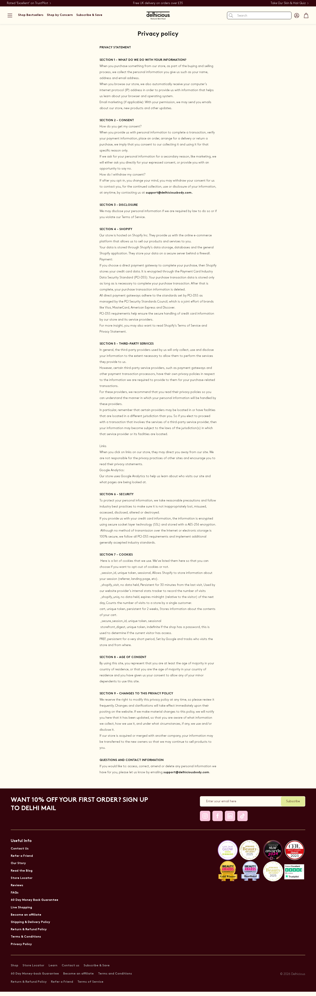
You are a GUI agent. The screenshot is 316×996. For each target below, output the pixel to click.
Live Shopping (21, 907)
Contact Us (20, 848)
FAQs (14, 892)
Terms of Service (90, 982)
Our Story (18, 863)
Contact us (70, 965)
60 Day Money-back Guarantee (35, 973)
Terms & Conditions (26, 936)
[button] (10, 15)
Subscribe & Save (97, 965)
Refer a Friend (22, 856)
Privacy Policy (21, 944)
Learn (53, 965)
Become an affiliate (26, 915)
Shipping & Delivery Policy (30, 922)
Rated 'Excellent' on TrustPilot (27, 3)
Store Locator (21, 878)
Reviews (17, 885)
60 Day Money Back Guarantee (34, 900)
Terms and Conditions (115, 973)
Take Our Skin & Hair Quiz (288, 3)
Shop (14, 965)
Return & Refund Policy (29, 929)
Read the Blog (21, 870)
